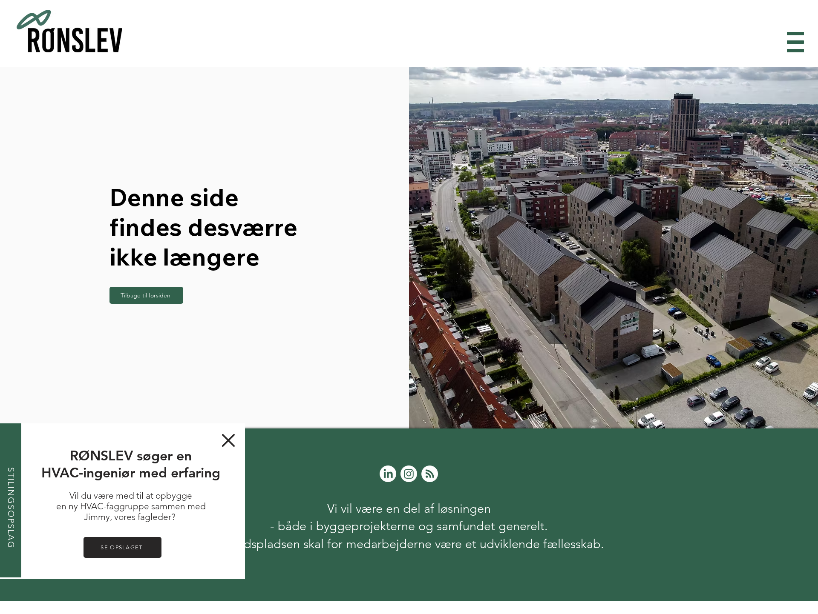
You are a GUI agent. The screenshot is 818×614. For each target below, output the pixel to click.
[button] (228, 440)
